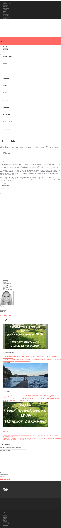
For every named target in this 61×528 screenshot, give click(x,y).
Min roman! (5, 525)
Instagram (5, 49)
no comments (6, 153)
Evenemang (5, 521)
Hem (4, 512)
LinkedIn (5, 51)
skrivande (5, 281)
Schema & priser (7, 513)
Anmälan (5, 515)
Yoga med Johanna (7, 289)
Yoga (4, 282)
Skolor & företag (7, 523)
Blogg (4, 519)
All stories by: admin (5, 315)
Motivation (6, 522)
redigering (5, 280)
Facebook (5, 48)
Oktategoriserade (7, 286)
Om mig (4, 518)
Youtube (5, 520)
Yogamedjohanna (7, 283)
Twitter (5, 46)
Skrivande (5, 287)
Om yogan (5, 517)
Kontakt (5, 516)
